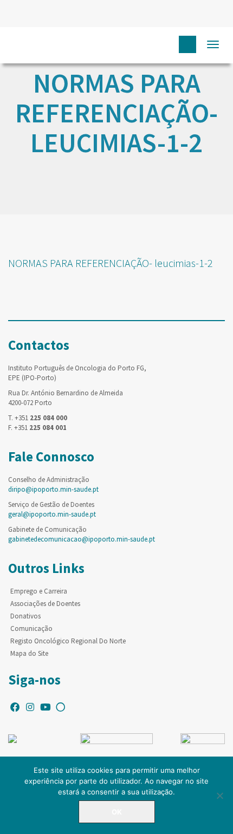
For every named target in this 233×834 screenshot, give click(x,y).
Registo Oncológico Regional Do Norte (68, 641)
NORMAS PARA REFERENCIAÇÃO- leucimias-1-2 (110, 263)
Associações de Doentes (45, 603)
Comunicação (31, 628)
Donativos (25, 616)
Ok (117, 811)
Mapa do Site (29, 653)
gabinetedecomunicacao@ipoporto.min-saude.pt (81, 539)
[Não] (219, 795)
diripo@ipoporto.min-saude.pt (53, 489)
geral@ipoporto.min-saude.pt (52, 514)
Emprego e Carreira (38, 591)
